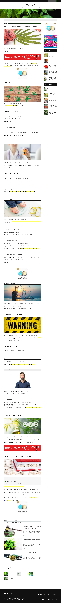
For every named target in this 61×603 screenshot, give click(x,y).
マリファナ (38, 23)
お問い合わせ (55, 594)
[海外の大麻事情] (34, 575)
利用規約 (40, 594)
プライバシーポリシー (47, 594)
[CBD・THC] (20, 575)
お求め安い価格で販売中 (7, 66)
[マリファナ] (8, 575)
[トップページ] (8, 580)
